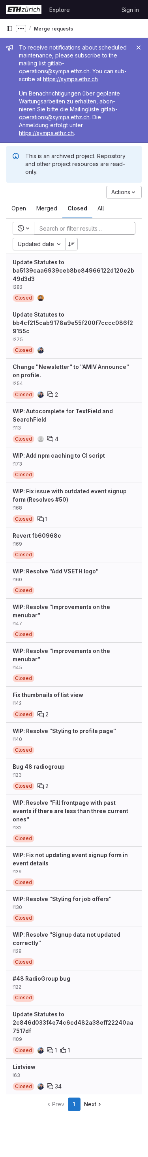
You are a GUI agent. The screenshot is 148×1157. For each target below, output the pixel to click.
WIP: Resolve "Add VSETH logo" (56, 571)
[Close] (138, 47)
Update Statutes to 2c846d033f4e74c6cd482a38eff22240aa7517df (73, 1022)
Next (90, 1104)
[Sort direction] (71, 244)
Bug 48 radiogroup (39, 766)
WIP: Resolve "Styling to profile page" (64, 730)
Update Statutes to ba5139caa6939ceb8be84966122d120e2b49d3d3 (73, 270)
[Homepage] (23, 9)
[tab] (18, 208)
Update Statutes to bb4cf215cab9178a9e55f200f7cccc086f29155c (73, 322)
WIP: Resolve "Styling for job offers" (62, 898)
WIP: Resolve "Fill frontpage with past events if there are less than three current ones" (70, 811)
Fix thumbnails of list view (48, 694)
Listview (24, 1066)
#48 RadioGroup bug (41, 978)
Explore (59, 9)
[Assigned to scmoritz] (40, 439)
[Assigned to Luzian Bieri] (40, 298)
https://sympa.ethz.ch (70, 79)
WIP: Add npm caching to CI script (59, 455)
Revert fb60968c (37, 535)
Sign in (130, 9)
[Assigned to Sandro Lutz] (40, 350)
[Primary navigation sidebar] (9, 28)
